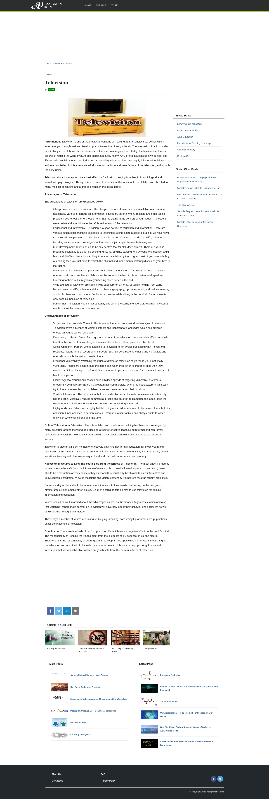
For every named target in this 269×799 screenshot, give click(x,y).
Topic (114, 5)
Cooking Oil (183, 156)
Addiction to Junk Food (188, 130)
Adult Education (185, 136)
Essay (51, 89)
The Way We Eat (185, 205)
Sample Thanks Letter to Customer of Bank (199, 188)
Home (88, 5)
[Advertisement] (134, 35)
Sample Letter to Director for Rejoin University (195, 224)
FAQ (103, 774)
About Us (56, 774)
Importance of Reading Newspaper (194, 143)
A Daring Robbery (186, 149)
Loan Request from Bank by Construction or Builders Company (199, 196)
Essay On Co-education (189, 124)
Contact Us (57, 780)
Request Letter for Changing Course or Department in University (196, 179)
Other (50, 74)
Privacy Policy (108, 780)
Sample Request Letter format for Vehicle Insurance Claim (198, 213)
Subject (101, 5)
